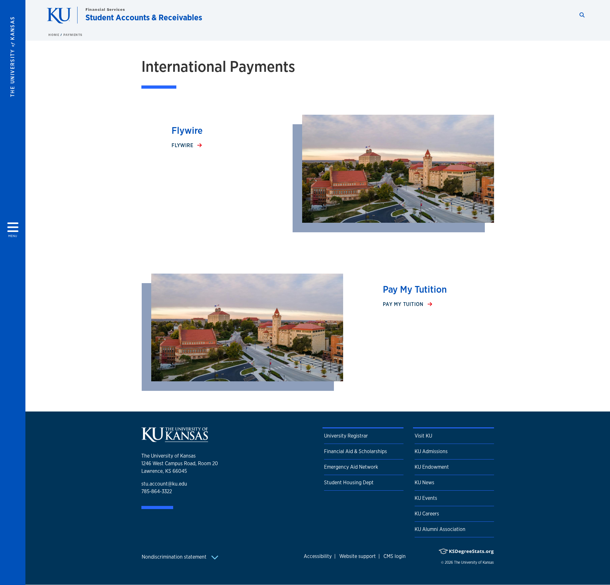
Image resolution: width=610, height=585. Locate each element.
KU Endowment (432, 467)
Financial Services (105, 9)
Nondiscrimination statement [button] (175, 557)
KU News (424, 482)
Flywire (183, 145)
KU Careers (427, 513)
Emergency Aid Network (351, 467)
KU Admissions (431, 451)
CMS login (394, 556)
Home (54, 34)
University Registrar (346, 435)
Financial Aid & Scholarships (355, 451)
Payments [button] (73, 34)
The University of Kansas (474, 562)
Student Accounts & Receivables (143, 17)
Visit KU (423, 435)
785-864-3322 (156, 491)
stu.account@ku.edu (164, 483)
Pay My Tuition (404, 304)
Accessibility (318, 556)
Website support (357, 556)
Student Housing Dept (349, 482)
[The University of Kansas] (174, 439)
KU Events (426, 498)
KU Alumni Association (440, 529)
